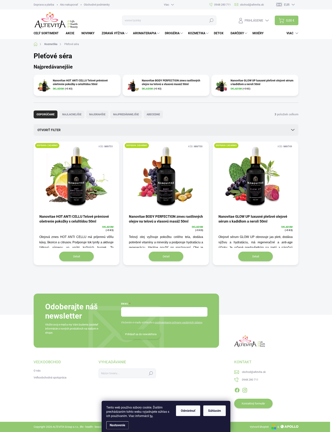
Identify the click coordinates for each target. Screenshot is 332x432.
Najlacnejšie (71, 114)
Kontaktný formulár (253, 403)
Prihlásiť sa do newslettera (141, 334)
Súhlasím (214, 411)
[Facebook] (237, 389)
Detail (76, 256)
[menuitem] (47, 33)
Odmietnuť (188, 411)
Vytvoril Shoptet (259, 426)
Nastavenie (117, 425)
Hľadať (211, 20)
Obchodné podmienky (97, 4)
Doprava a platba (44, 4)
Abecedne (153, 114)
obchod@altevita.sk (254, 371)
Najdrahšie (97, 114)
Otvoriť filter (49, 130)
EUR (287, 5)
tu (151, 416)
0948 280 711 (250, 379)
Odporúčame (46, 114)
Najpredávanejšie (126, 114)
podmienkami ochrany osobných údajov (179, 322)
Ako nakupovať (69, 4)
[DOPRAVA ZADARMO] (76, 177)
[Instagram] (245, 389)
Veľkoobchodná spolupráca (50, 377)
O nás (37, 370)
